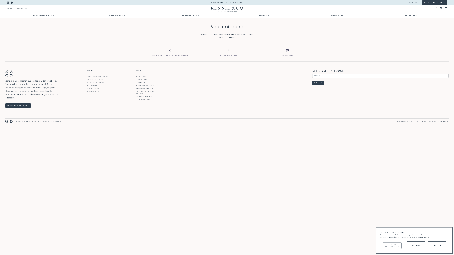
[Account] (436, 8)
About (10, 8)
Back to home (227, 37)
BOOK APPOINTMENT (18, 105)
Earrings (264, 16)
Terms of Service (439, 121)
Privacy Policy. (427, 237)
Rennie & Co (30, 121)
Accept (416, 245)
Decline (437, 245)
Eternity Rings (190, 16)
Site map (421, 121)
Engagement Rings (43, 16)
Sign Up (318, 82)
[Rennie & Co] (227, 9)
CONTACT (414, 2)
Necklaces (337, 16)
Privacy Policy (405, 121)
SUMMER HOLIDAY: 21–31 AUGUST (227, 2)
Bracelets (411, 16)
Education (22, 8)
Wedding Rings (117, 16)
